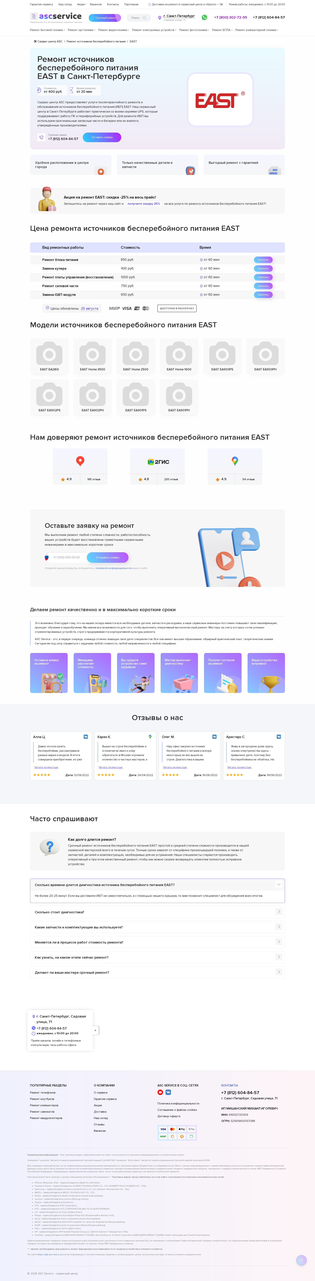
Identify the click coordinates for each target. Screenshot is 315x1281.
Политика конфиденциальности (178, 1103)
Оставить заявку (102, 137)
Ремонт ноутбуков (42, 1099)
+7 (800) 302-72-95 (230, 17)
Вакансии (96, 4)
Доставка (100, 1112)
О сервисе (101, 1092)
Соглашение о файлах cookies (177, 1110)
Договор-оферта (169, 1116)
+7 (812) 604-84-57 (269, 17)
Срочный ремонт (106, 17)
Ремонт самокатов (42, 1112)
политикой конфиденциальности (114, 568)
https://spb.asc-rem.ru (48, 1254)
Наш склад (65, 4)
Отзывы (99, 1124)
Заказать (263, 259)
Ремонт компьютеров (44, 1105)
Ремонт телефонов (42, 1092)
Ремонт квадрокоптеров (46, 1118)
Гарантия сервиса (41, 4)
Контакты (113, 4)
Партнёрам (131, 4)
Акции (81, 4)
